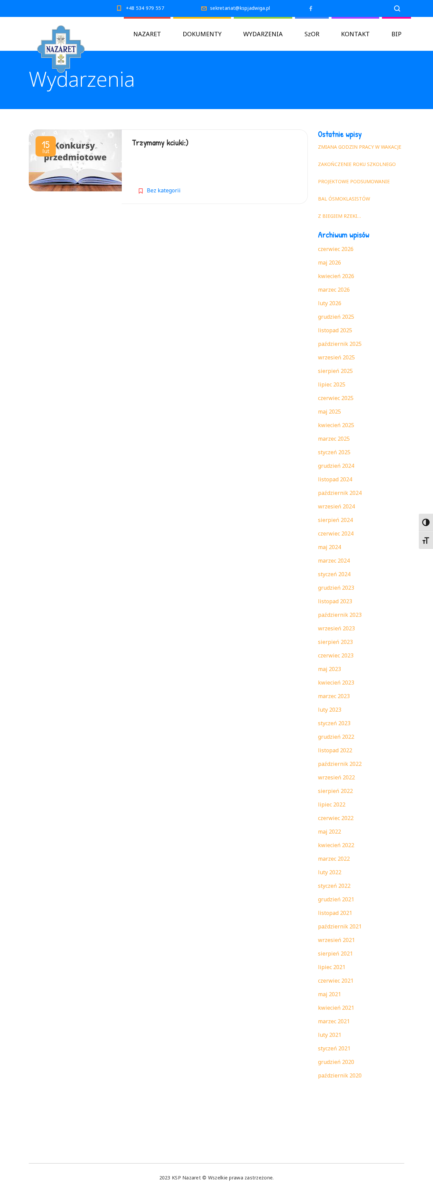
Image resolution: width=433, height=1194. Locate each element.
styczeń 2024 (334, 574)
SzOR (311, 34)
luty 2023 (329, 709)
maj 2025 (329, 411)
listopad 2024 (335, 479)
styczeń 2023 (334, 723)
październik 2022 (340, 764)
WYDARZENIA (263, 34)
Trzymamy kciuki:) (160, 142)
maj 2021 (329, 994)
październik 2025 (340, 344)
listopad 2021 (335, 913)
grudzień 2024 (336, 465)
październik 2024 (340, 493)
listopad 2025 (335, 330)
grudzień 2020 (336, 1062)
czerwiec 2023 (336, 655)
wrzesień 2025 (336, 357)
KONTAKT (355, 34)
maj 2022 (329, 831)
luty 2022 (329, 872)
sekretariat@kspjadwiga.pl (240, 8)
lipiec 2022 (331, 804)
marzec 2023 (334, 696)
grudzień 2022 (336, 736)
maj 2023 (329, 669)
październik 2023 (340, 615)
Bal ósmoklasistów (344, 198)
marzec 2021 (334, 1021)
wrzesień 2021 (336, 940)
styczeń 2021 (334, 1048)
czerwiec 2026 (336, 249)
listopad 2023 (335, 601)
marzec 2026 (334, 289)
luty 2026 (329, 303)
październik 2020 (340, 1075)
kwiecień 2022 (336, 845)
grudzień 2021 (336, 899)
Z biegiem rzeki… (339, 216)
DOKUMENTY (202, 34)
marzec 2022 (334, 858)
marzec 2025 (334, 438)
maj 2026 (329, 262)
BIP (396, 34)
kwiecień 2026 (336, 276)
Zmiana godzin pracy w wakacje (359, 147)
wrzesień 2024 (336, 506)
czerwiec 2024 (336, 533)
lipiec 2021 (331, 967)
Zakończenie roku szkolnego (357, 164)
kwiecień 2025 (336, 425)
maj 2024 (329, 547)
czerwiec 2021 (336, 980)
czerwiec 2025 (336, 398)
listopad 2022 (335, 750)
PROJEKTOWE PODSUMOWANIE (354, 181)
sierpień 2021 (335, 953)
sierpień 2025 (335, 371)
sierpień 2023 (335, 642)
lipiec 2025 (331, 384)
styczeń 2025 (334, 452)
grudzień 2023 (336, 587)
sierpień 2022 (335, 791)
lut (46, 147)
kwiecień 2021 (336, 1007)
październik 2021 (340, 926)
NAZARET (147, 34)
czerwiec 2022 (336, 818)
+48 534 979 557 (145, 8)
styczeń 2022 (334, 885)
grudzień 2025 (336, 316)
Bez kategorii (164, 190)
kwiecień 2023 (336, 682)
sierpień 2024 (335, 520)
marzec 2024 (334, 560)
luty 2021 (329, 1035)
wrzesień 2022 (336, 777)
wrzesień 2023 (336, 628)
